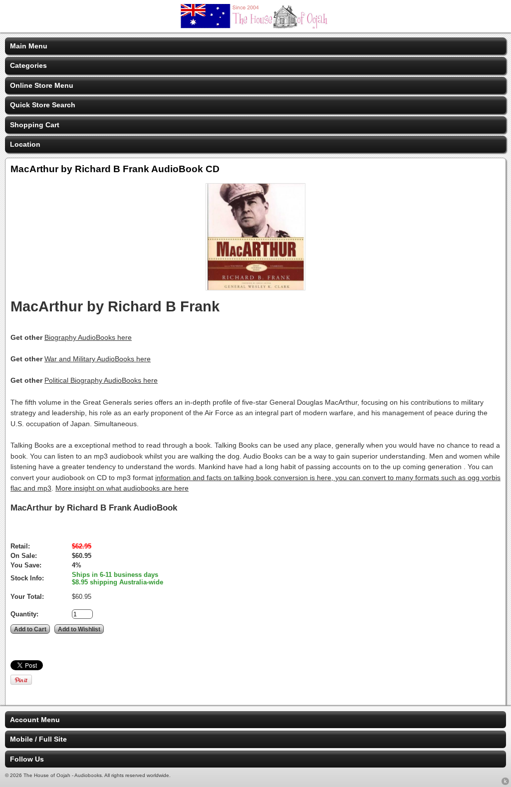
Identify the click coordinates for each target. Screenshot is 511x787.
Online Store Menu (41, 85)
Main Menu (28, 46)
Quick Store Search (42, 105)
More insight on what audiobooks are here (122, 488)
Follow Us (27, 759)
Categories (28, 65)
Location (25, 144)
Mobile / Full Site (38, 739)
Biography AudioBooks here (88, 337)
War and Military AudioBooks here (97, 359)
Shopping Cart (34, 125)
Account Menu (35, 720)
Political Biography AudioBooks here (101, 380)
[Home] (255, 26)
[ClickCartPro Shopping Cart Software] (505, 783)
